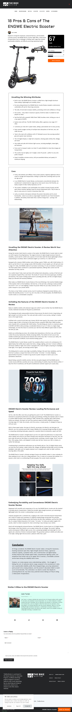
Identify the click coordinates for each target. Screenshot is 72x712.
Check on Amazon (64, 709)
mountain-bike (22, 11)
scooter (35, 11)
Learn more (4, 711)
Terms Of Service (61, 681)
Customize (9, 706)
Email (39, 637)
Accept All (27, 706)
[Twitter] (29, 620)
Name (6, 637)
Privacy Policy (58, 678)
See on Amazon (56, 60)
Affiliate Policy (52, 681)
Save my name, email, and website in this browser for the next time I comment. (21, 655)
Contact (51, 678)
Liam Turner (25, 594)
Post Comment (9, 659)
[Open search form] (69, 4)
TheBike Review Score (59, 674)
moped (48, 11)
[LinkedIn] (57, 620)
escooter (42, 11)
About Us (51, 674)
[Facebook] (15, 620)
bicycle (30, 11)
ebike (16, 11)
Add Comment (8, 643)
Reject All (18, 706)
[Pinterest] (43, 620)
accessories (54, 11)
